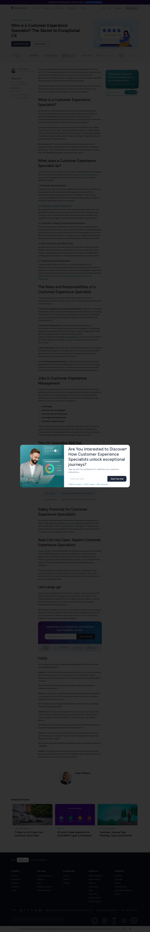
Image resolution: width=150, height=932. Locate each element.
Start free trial (117, 479)
